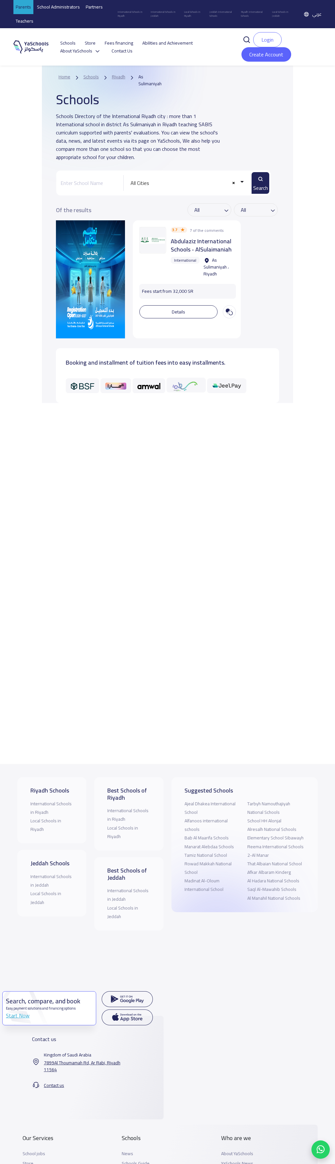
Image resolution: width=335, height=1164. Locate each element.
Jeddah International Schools (220, 14)
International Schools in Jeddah (162, 14)
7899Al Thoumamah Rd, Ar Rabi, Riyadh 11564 (82, 1066)
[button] (246, 39)
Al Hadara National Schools (273, 880)
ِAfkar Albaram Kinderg (269, 872)
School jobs (34, 1153)
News (127, 1153)
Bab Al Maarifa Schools (207, 837)
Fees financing (119, 43)
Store (90, 43)
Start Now (17, 1015)
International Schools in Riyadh (129, 14)
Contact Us (122, 51)
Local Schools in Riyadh (192, 14)
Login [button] (267, 40)
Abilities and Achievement (167, 43)
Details (178, 312)
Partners (94, 7)
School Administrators (58, 7)
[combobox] (186, 183)
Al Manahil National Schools (273, 898)
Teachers (24, 21)
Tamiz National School (206, 855)
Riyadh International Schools (251, 14)
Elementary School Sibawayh (275, 837)
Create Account (266, 54)
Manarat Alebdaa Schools (209, 846)
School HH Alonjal (264, 820)
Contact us (54, 1085)
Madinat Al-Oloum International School (204, 884)
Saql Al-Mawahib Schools (271, 889)
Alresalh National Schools (271, 829)
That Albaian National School (274, 863)
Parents (23, 7)
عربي (317, 14)
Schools (68, 43)
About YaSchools (237, 1153)
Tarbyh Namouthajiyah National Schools (268, 807)
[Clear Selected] (234, 183)
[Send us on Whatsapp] (320, 1149)
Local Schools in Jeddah (280, 14)
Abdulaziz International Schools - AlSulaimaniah (201, 245)
